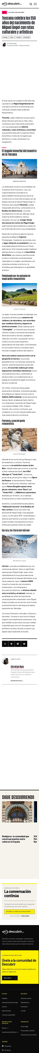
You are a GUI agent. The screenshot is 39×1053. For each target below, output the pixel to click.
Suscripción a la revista (29, 1035)
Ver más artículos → (17, 680)
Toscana (18, 37)
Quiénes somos (26, 998)
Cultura (4, 1007)
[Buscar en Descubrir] (31, 4)
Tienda (23, 1011)
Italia (11, 37)
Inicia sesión (25, 916)
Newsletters (25, 1002)
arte (4, 12)
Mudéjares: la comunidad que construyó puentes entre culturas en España (15, 839)
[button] (19, 169)
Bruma (4, 1028)
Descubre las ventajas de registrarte (19, 911)
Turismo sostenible (8, 1015)
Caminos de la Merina (9, 1032)
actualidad (27, 37)
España (4, 998)
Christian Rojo (13, 43)
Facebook (7, 1046)
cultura (5, 37)
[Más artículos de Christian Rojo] (5, 660)
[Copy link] (24, 644)
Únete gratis (10, 978)
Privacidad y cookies (28, 1030)
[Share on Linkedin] (18, 644)
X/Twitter (7, 1050)
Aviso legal (24, 1026)
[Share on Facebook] (11, 644)
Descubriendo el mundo (10, 1002)
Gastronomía (6, 1011)
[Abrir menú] (35, 4)
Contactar (24, 1007)
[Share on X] (5, 644)
